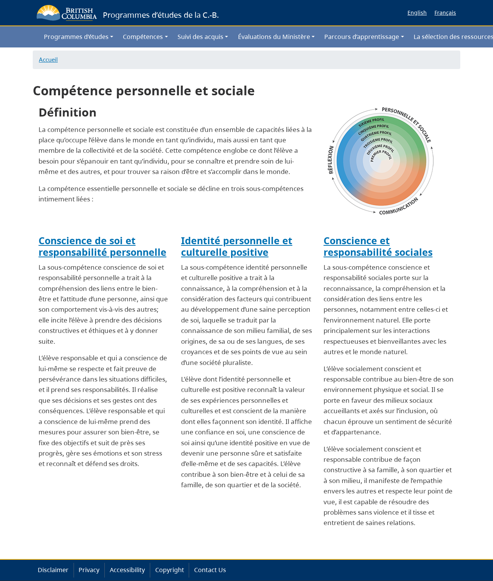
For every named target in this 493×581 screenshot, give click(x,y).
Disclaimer (53, 570)
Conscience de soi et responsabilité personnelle (102, 246)
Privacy (89, 570)
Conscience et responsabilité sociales (378, 246)
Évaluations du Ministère (274, 36)
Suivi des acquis (200, 36)
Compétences (143, 36)
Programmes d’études (76, 36)
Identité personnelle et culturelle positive (236, 246)
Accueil (48, 59)
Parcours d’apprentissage (361, 36)
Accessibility (127, 570)
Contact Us (210, 570)
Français (445, 12)
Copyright (169, 570)
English (417, 12)
